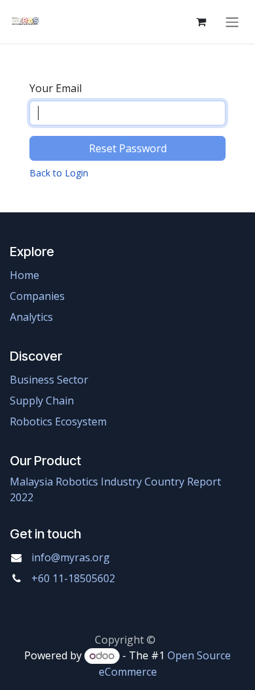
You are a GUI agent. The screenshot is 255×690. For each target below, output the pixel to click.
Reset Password (128, 148)
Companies (37, 296)
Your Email (55, 88)
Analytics (31, 317)
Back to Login (58, 173)
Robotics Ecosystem (58, 421)
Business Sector (49, 379)
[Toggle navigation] (232, 21)
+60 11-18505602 (73, 578)
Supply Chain (42, 400)
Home (24, 275)
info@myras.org (70, 557)
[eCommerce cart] (201, 21)
